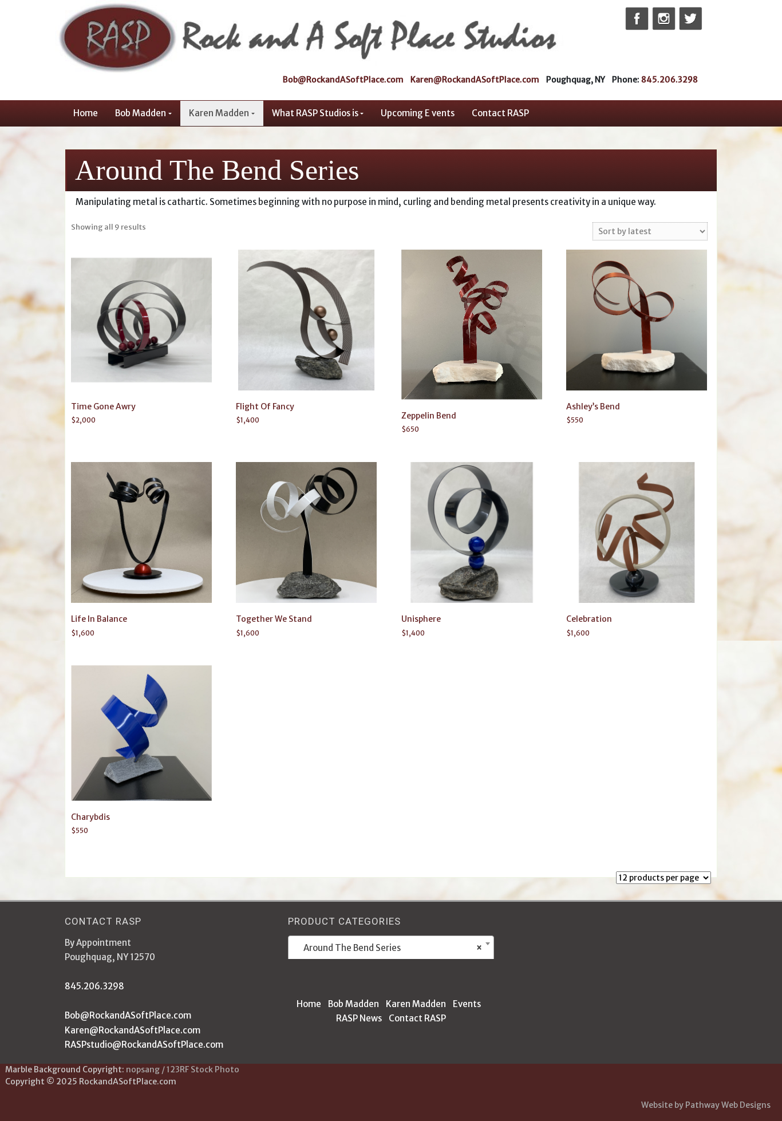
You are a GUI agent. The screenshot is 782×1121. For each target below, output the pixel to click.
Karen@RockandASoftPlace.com (474, 79)
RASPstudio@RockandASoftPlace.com (144, 1044)
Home (85, 113)
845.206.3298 (669, 79)
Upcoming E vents (418, 113)
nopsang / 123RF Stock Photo (182, 1069)
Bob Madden (140, 113)
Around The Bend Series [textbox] (387, 947)
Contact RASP (500, 113)
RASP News (359, 1018)
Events (467, 1003)
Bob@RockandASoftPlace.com (343, 79)
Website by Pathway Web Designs (706, 1105)
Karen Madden (219, 113)
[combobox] (391, 948)
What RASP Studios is (315, 113)
